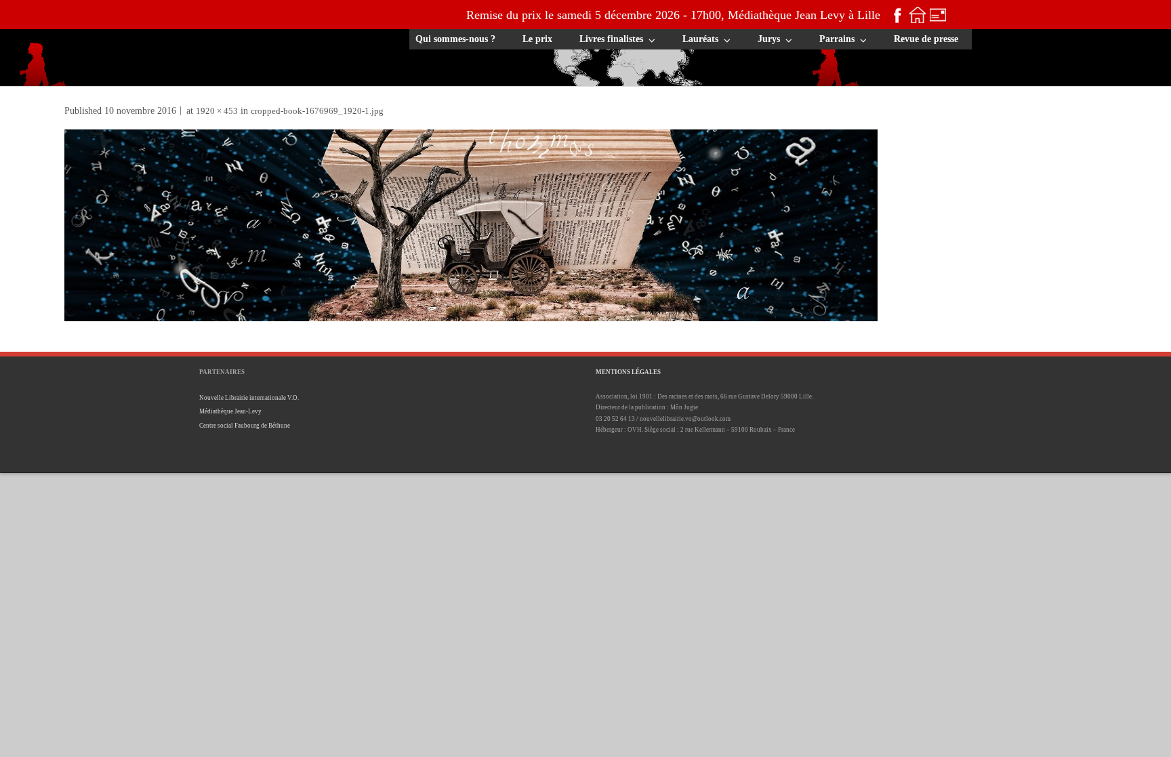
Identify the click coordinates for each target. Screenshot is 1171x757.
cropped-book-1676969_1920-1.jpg (317, 111)
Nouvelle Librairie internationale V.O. (249, 397)
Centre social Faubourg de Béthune (244, 425)
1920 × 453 (217, 111)
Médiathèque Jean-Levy (230, 411)
